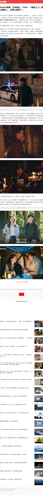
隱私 (10, 490)
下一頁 (21, 294)
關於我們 (2, 490)
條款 (9, 490)
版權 (12, 490)
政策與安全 (6, 490)
